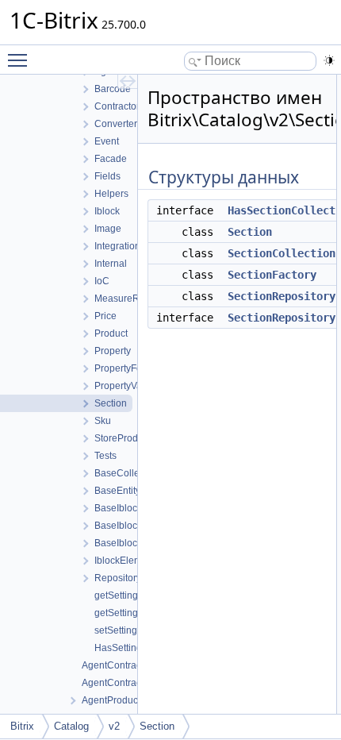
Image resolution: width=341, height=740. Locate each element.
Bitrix (22, 726)
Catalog (71, 726)
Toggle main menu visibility (20, 59)
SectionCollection (281, 253)
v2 (114, 726)
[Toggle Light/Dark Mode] (329, 60)
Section (250, 231)
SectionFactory (272, 274)
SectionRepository (281, 296)
